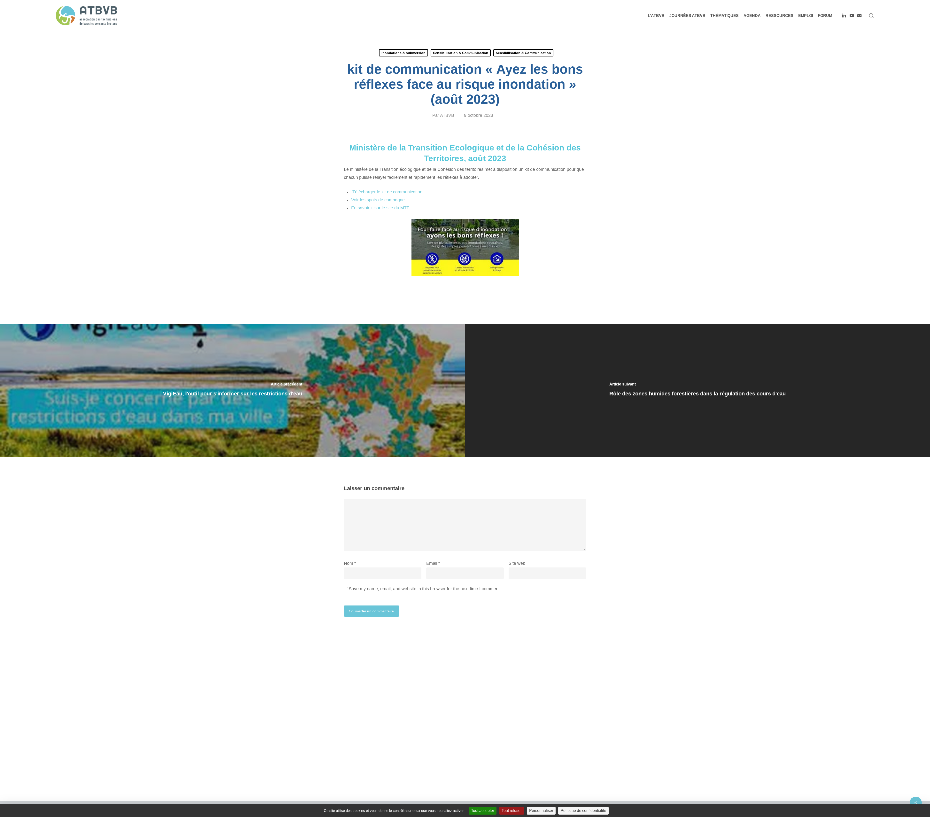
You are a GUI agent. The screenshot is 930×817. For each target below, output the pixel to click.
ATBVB (447, 115)
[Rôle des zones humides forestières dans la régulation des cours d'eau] (697, 390)
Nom (350, 563)
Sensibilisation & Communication (460, 53)
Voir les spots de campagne (378, 199)
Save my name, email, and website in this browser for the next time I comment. (425, 588)
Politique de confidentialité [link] (583, 811)
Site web (517, 563)
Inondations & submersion (403, 53)
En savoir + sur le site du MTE (380, 207)
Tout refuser (512, 811)
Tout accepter (482, 811)
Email (433, 563)
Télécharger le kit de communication (386, 191)
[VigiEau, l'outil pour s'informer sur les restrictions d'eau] (232, 390)
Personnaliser (541, 811)
